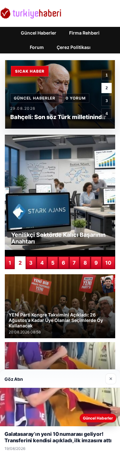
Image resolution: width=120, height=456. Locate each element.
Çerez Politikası (74, 47)
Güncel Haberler (38, 33)
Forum (37, 47)
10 (108, 263)
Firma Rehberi (84, 33)
